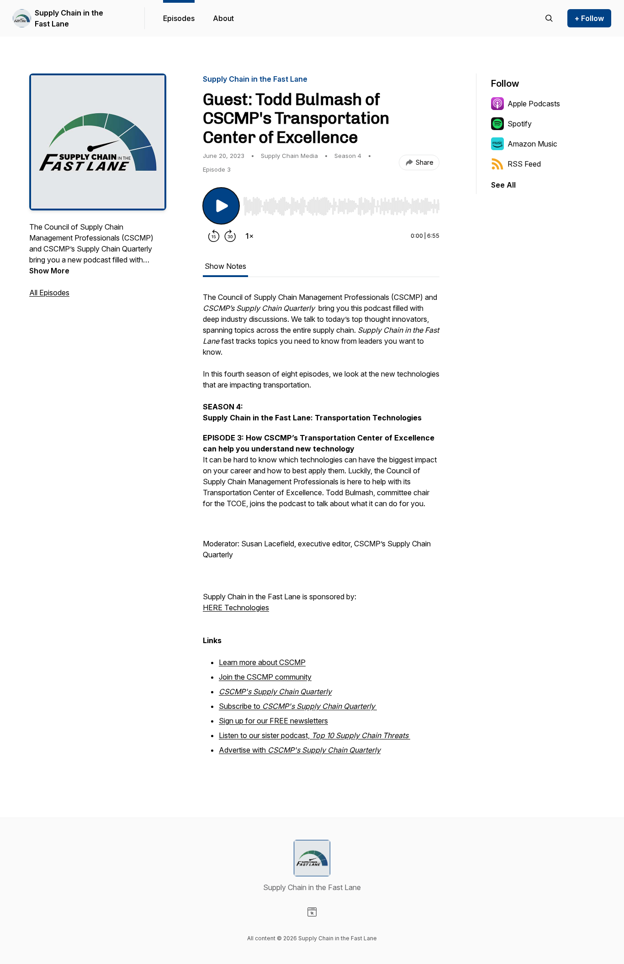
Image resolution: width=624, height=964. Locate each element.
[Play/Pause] (221, 206)
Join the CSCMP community (265, 676)
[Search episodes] (549, 18)
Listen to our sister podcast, (313, 735)
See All (503, 184)
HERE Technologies (236, 607)
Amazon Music (532, 143)
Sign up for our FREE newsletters (273, 720)
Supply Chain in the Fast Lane (69, 18)
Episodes (179, 18)
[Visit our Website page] (312, 912)
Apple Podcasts (534, 103)
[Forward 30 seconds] (230, 236)
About (223, 18)
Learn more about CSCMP (262, 662)
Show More (49, 270)
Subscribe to (297, 706)
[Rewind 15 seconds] (213, 236)
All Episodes (49, 292)
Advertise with (300, 749)
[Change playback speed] (249, 236)
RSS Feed (524, 163)
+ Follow (589, 18)
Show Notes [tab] (225, 266)
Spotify (520, 123)
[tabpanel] (321, 529)
